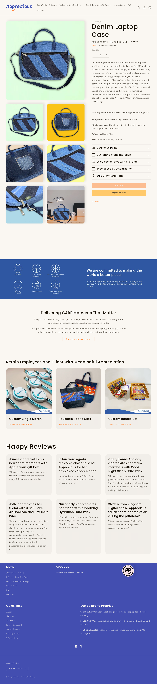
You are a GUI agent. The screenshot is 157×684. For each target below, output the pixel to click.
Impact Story (11, 586)
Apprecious (16, 677)
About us (10, 594)
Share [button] (97, 201)
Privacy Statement (14, 625)
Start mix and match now (78, 339)
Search (9, 612)
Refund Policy (12, 638)
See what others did (19, 424)
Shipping (95, 45)
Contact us (10, 620)
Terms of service (13, 629)
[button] (46, 5)
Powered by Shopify (28, 677)
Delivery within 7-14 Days (17, 577)
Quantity (95, 50)
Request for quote (119, 193)
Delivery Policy (12, 633)
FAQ (8, 590)
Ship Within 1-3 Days (15, 573)
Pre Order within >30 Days (17, 581)
